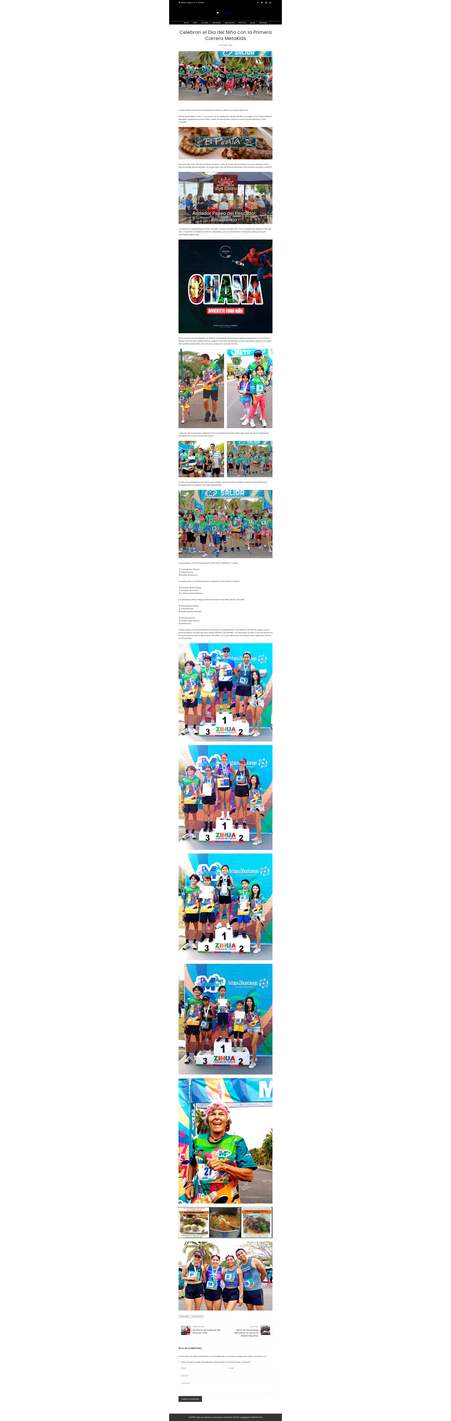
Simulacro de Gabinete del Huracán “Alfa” (206, 1330)
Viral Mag (244, 1417)
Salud (252, 23)
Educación (229, 23)
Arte (195, 23)
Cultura (204, 23)
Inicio (186, 23)
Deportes (217, 23)
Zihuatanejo (198, 1316)
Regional (263, 23)
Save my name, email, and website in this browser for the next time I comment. (216, 1362)
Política (242, 23)
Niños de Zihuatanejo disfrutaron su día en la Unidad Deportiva (246, 1331)
